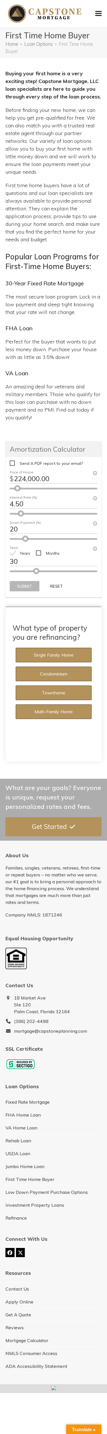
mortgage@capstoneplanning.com (50, 1031)
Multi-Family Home (54, 711)
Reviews (14, 1327)
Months (53, 553)
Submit (24, 586)
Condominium (53, 674)
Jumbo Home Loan (25, 1166)
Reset (56, 586)
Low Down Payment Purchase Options (46, 1192)
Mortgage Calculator (26, 1340)
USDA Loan (17, 1153)
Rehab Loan (18, 1140)
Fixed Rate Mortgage (27, 1102)
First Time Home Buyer (29, 1179)
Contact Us (17, 1289)
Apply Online (19, 1302)
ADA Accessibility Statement (36, 1366)
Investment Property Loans (34, 1205)
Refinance (16, 1218)
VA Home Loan (21, 1128)
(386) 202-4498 (31, 1021)
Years (25, 553)
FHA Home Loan (23, 1115)
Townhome (53, 693)
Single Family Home (54, 655)
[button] (98, 13)
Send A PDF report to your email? (51, 463)
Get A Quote (18, 1315)
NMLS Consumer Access (31, 1353)
